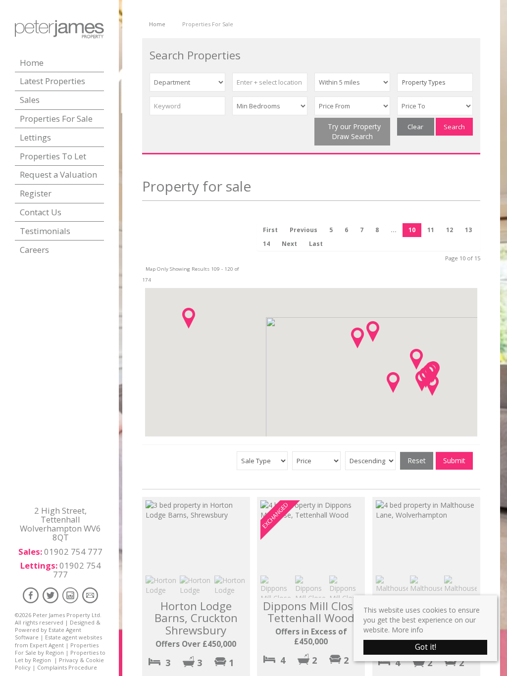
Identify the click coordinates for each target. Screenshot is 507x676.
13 (468, 230)
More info (407, 629)
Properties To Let (53, 156)
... (394, 230)
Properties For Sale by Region (57, 648)
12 (449, 230)
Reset (416, 460)
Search (454, 126)
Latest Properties (52, 81)
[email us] (90, 595)
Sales (30, 99)
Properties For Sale (56, 118)
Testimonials (45, 231)
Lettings (35, 137)
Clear (415, 126)
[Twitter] (50, 595)
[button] (188, 318)
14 (266, 244)
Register (35, 193)
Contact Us (40, 212)
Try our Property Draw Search (352, 131)
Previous (303, 230)
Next (289, 244)
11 (430, 230)
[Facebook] (31, 595)
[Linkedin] (70, 595)
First (270, 230)
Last (316, 244)
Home (32, 62)
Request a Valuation (58, 174)
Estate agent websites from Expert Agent (58, 640)
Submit (454, 460)
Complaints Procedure (67, 667)
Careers (34, 249)
